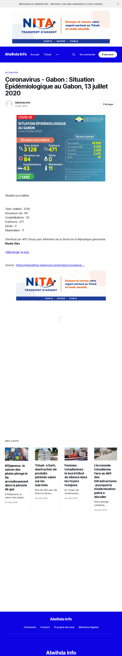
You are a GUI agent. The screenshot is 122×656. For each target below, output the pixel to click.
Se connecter (87, 54)
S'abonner (108, 54)
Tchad (47, 54)
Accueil (34, 54)
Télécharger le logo (17, 252)
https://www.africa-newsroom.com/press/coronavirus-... (50, 265)
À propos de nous (64, 627)
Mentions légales (88, 627)
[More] (57, 54)
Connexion (30, 627)
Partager (108, 104)
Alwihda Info (16, 54)
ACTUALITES (11, 72)
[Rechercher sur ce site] (73, 54)
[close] (118, 3)
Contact (45, 627)
